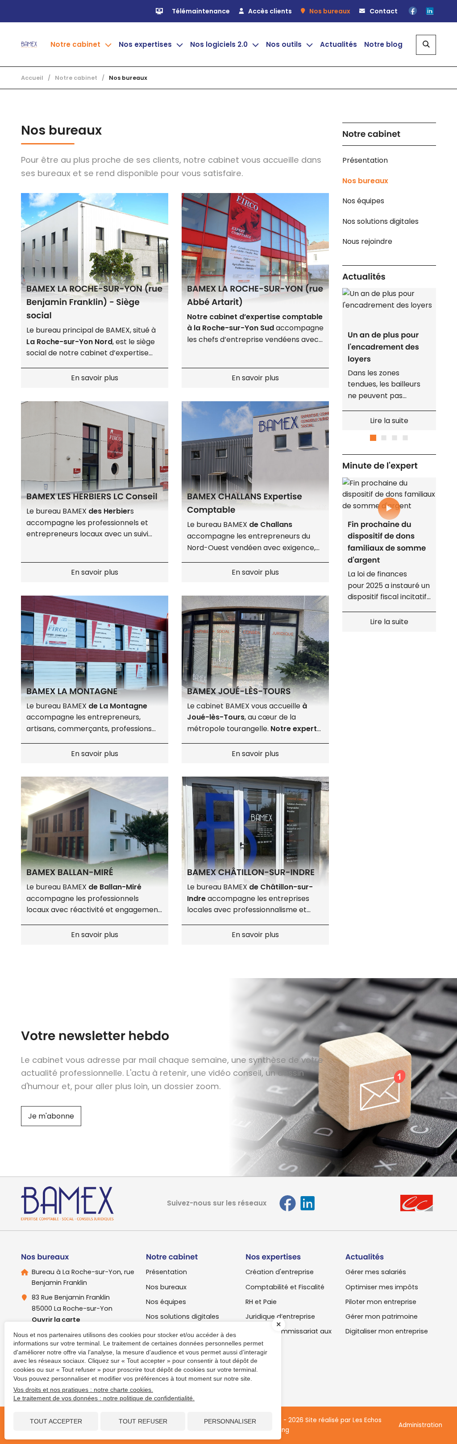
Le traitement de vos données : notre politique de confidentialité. (104, 1398)
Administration (420, 1425)
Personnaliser (230, 1421)
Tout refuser (143, 1421)
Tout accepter (56, 1421)
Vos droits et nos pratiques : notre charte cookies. (83, 1389)
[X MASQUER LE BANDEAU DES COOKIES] (278, 1324)
